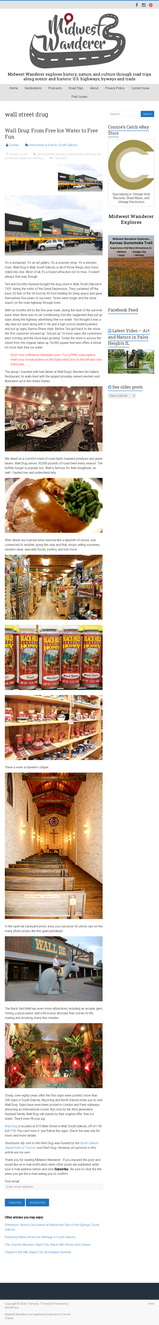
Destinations (33, 88)
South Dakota (67, 145)
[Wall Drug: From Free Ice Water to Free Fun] (80, 166)
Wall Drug (11, 1126)
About (94, 88)
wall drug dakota (45, 154)
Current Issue (140, 88)
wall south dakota (17, 158)
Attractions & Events (43, 145)
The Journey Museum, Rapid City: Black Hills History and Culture (47, 1244)
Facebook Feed (123, 310)
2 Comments (60, 158)
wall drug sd (61, 154)
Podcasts (55, 88)
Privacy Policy (114, 88)
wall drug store (76, 154)
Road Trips (76, 88)
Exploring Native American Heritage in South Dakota (40, 1237)
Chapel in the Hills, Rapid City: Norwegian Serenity (38, 1252)
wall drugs (90, 154)
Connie (14, 145)
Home (14, 88)
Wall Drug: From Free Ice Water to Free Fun (51, 133)
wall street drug (35, 158)
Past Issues (79, 96)
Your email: (12, 1181)
